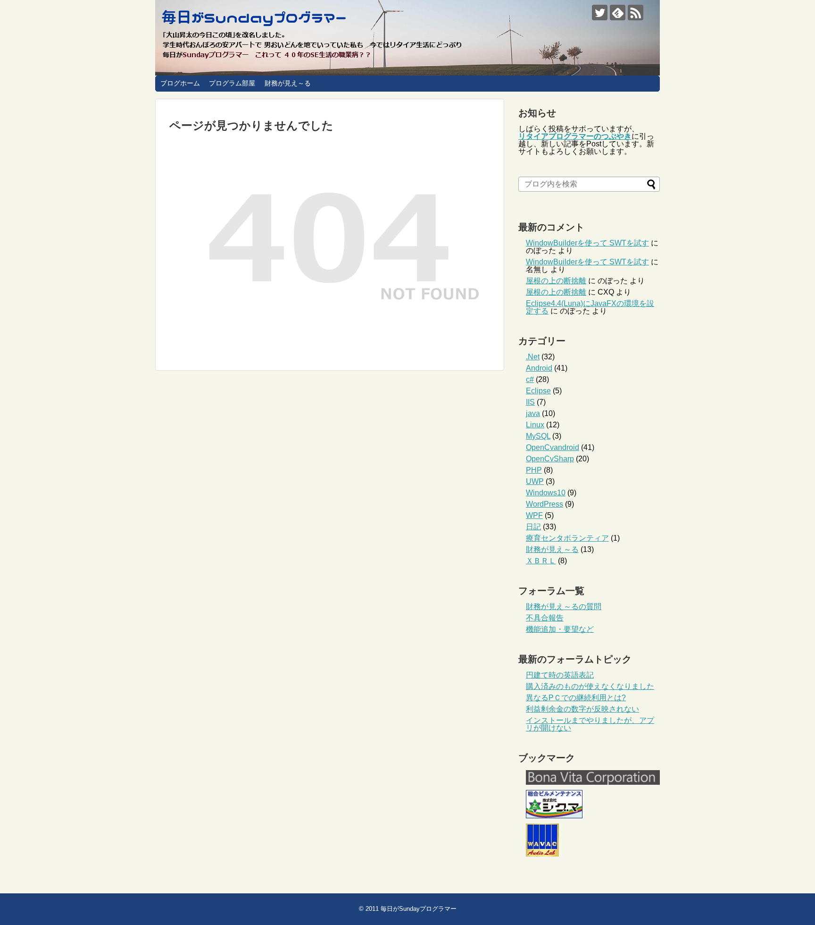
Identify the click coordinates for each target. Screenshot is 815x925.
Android (539, 368)
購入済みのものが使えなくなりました (590, 686)
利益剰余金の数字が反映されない (582, 709)
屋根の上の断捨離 (556, 281)
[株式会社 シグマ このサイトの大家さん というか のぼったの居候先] (554, 816)
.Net (533, 357)
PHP (534, 470)
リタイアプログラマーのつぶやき (575, 136)
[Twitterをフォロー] (599, 12)
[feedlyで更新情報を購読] (617, 12)
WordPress (544, 504)
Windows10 (546, 493)
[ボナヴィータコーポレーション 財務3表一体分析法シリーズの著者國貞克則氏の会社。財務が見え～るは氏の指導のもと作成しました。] (593, 782)
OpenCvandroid (552, 447)
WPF (534, 515)
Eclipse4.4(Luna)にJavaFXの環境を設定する (590, 307)
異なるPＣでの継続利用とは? (576, 698)
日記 (533, 527)
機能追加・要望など (560, 629)
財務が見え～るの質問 (563, 607)
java (533, 413)
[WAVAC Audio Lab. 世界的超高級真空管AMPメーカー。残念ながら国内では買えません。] (542, 854)
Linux (535, 425)
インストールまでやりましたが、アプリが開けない (590, 724)
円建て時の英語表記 (560, 675)
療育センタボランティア (567, 538)
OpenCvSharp (550, 459)
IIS (530, 402)
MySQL (538, 436)
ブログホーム (180, 83)
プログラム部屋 (232, 83)
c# (530, 379)
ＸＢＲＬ (541, 561)
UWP (535, 481)
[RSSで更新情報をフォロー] (635, 12)
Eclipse (538, 391)
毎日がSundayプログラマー (419, 908)
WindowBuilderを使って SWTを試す (587, 243)
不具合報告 (545, 618)
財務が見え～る (288, 83)
